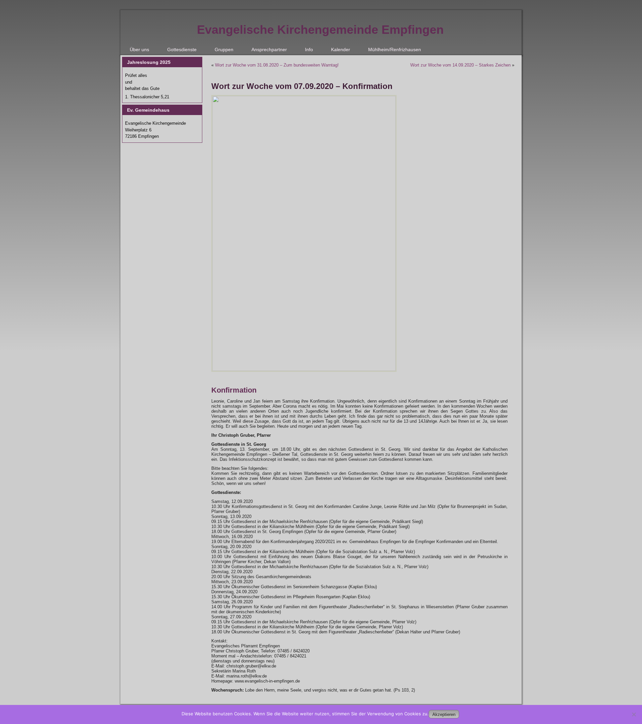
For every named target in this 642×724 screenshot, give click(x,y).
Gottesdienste (182, 49)
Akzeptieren (443, 714)
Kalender (340, 49)
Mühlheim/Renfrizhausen (394, 49)
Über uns (139, 49)
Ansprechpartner (269, 49)
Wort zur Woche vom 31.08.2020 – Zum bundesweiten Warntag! (277, 65)
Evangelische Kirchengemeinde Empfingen (320, 29)
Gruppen (224, 49)
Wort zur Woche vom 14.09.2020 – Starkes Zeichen (460, 65)
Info (309, 49)
